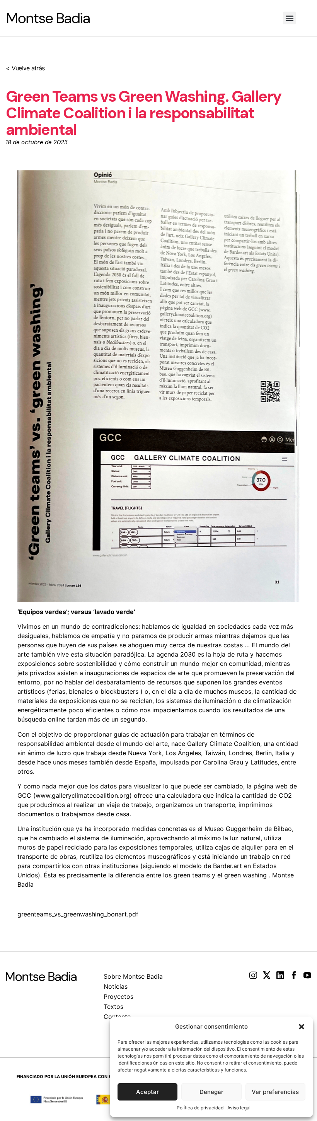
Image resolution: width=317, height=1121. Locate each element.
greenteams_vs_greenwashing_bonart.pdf (77, 914)
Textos (113, 1006)
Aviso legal (239, 1108)
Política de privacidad (200, 1108)
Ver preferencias (275, 1091)
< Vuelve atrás (25, 68)
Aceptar (147, 1091)
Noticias (116, 986)
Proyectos (118, 996)
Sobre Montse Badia (133, 976)
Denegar (211, 1091)
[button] (301, 1027)
